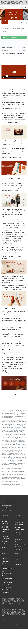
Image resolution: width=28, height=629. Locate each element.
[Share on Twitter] (12, 394)
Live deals (4, 521)
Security (4, 563)
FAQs (3, 543)
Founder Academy (19, 529)
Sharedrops (18, 527)
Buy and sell (5, 523)
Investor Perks (21, 53)
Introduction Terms (7, 582)
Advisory (17, 534)
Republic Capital (19, 547)
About (16, 557)
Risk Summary (6, 576)
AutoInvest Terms (6, 585)
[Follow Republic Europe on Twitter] (8, 510)
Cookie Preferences (7, 568)
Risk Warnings (6, 413)
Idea (2, 53)
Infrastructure (18, 537)
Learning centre (6, 541)
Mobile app (5, 536)
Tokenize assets (19, 524)
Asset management (20, 542)
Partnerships (5, 538)
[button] (25, 7)
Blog (16, 562)
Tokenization (18, 539)
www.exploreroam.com (8, 327)
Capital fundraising (19, 522)
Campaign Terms (6, 566)
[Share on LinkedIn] (15, 394)
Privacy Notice (6, 561)
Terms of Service (6, 573)
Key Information (10, 53)
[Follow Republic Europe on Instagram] (6, 510)
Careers (17, 559)
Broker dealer (18, 549)
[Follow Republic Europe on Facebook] (3, 510)
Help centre (18, 564)
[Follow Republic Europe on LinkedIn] (11, 510)
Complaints (5, 594)
